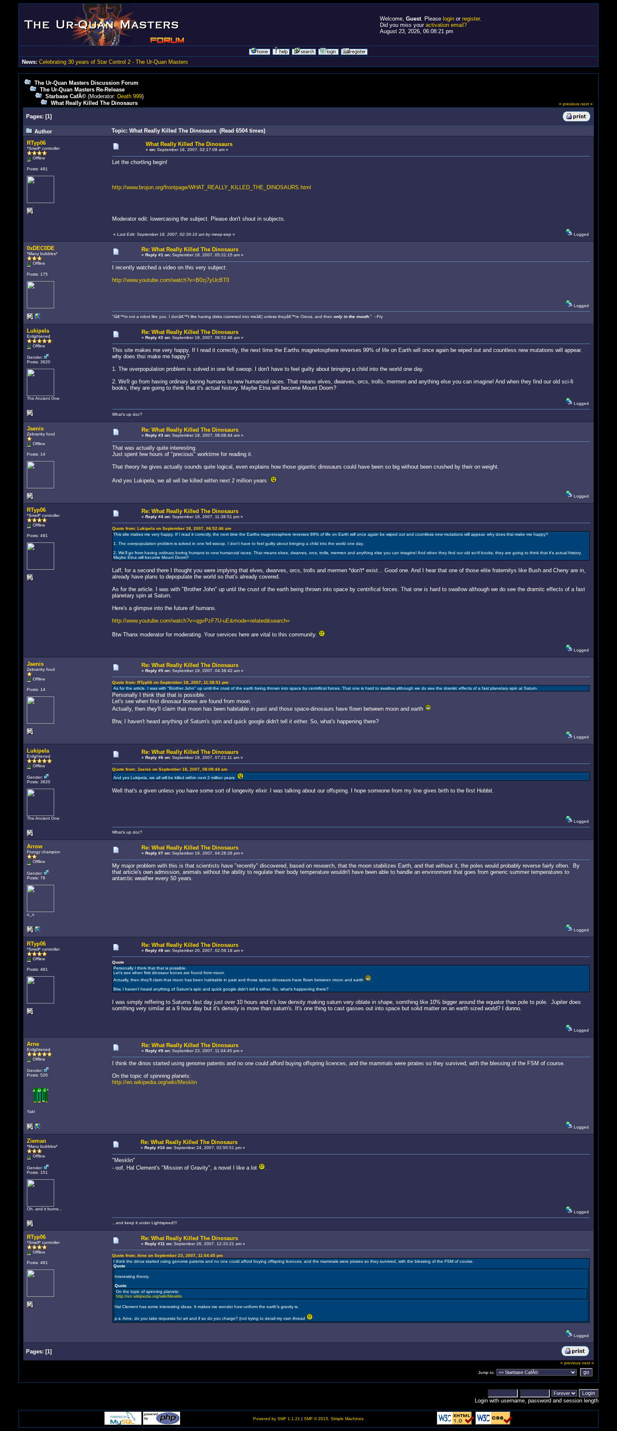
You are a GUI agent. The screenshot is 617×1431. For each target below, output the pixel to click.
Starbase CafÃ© (65, 96)
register (471, 19)
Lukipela (38, 331)
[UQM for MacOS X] (37, 318)
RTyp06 (36, 143)
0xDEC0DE (41, 248)
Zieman (36, 1141)
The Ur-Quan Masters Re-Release (82, 89)
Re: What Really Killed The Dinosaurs (189, 249)
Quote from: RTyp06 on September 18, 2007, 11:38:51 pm (170, 682)
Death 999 (129, 96)
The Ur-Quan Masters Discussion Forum (86, 83)
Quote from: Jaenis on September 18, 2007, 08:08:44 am (169, 769)
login (448, 19)
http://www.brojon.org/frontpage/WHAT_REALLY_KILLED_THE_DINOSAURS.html (211, 187)
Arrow (34, 846)
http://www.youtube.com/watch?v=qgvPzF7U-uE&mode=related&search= (201, 621)
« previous (569, 104)
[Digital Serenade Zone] (37, 931)
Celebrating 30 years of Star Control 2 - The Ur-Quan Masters (113, 62)
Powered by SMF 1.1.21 (276, 1418)
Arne (33, 1044)
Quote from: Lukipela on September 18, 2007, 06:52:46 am (171, 528)
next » (586, 104)
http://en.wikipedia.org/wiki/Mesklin (154, 1082)
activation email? (446, 25)
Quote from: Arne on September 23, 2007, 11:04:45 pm (167, 1255)
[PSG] (37, 1128)
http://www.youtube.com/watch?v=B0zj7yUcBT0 (170, 280)
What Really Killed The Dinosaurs (94, 103)
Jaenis (35, 428)
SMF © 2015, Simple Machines (333, 1418)
